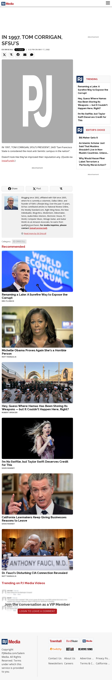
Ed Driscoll (7, 49)
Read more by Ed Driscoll (35, 233)
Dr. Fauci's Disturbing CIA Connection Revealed (34, 573)
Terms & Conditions (87, 663)
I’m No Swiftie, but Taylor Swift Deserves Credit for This (35, 463)
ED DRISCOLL (19, 241)
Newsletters (55, 663)
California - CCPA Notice (103, 663)
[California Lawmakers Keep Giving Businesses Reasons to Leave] (37, 493)
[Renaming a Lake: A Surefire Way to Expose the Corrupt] (37, 271)
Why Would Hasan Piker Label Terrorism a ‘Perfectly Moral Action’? (92, 161)
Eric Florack (8, 301)
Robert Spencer (9, 413)
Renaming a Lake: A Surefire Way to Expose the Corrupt (35, 296)
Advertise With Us (87, 658)
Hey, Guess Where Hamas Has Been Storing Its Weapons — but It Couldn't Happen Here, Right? (35, 407)
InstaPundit (8, 160)
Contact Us (54, 658)
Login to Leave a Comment (37, 611)
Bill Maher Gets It (88, 137)
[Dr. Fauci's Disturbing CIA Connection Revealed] (37, 549)
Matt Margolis (9, 357)
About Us (69, 658)
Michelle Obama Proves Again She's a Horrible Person (34, 352)
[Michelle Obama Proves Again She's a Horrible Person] (37, 326)
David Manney (8, 468)
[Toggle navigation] (108, 3)
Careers (68, 663)
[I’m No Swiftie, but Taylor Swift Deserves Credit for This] (37, 438)
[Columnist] (12, 202)
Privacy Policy (103, 658)
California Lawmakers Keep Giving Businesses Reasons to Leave (34, 519)
